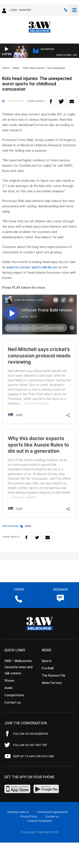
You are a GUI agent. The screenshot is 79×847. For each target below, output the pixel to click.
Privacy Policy (28, 816)
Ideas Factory (52, 683)
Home (5, 68)
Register (25, 10)
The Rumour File (53, 675)
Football (48, 668)
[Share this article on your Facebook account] (51, 101)
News (16, 68)
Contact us (12, 702)
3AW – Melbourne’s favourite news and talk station (18, 667)
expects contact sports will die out (32, 267)
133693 (66, 9)
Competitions (14, 695)
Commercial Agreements (52, 812)
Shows (9, 681)
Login (13, 10)
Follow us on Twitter (30, 745)
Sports (47, 661)
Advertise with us (18, 812)
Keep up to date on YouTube (33, 756)
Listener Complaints (39, 820)
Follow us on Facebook (30, 733)
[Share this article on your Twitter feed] (61, 101)
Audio (8, 688)
